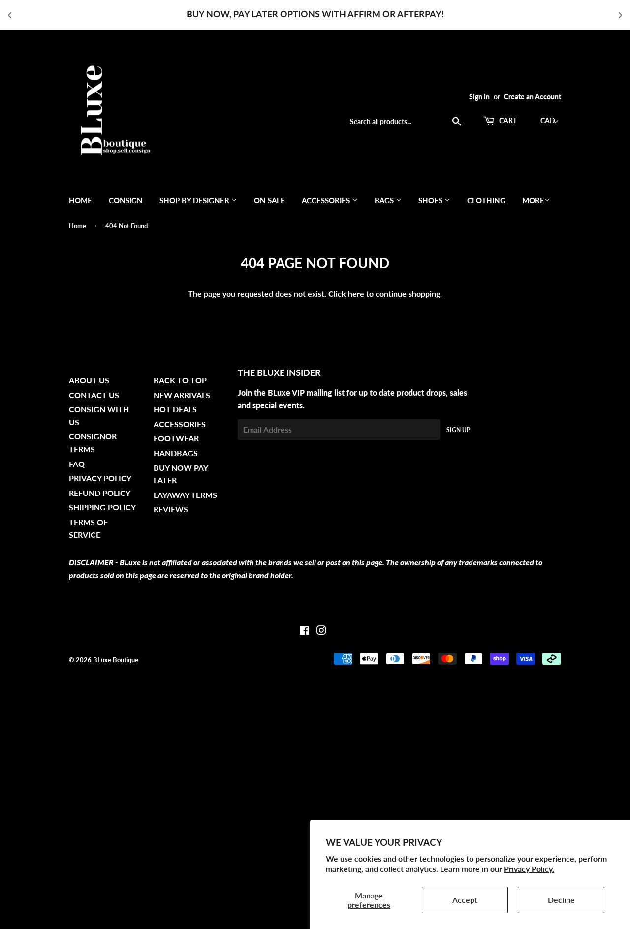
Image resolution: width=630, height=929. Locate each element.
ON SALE (269, 200)
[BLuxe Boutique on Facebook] (304, 631)
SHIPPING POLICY (102, 507)
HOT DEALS (175, 409)
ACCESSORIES (180, 424)
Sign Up (458, 430)
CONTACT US (94, 395)
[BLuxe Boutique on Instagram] (321, 631)
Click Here (460, 14)
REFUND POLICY (99, 492)
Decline (561, 899)
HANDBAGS (176, 453)
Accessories (327, 200)
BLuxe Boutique (115, 660)
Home (80, 200)
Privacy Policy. (529, 868)
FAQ (77, 463)
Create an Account (532, 97)
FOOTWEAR (176, 438)
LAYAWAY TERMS (185, 494)
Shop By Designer (195, 200)
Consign (126, 200)
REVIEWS (171, 509)
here (356, 293)
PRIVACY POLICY (100, 478)
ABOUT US (89, 380)
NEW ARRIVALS (182, 395)
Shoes (431, 200)
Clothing (486, 200)
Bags (385, 200)
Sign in (479, 97)
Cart (507, 120)
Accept (464, 899)
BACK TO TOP (180, 380)
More (533, 200)
